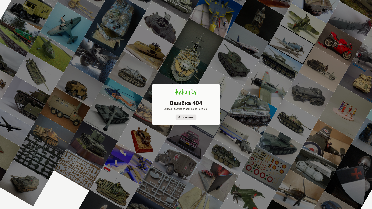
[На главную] (186, 92)
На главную (188, 117)
